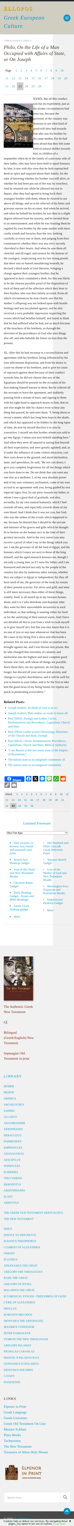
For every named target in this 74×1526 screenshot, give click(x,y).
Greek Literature (15, 1418)
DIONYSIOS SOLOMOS (18, 1369)
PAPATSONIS (12, 1382)
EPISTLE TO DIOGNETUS (20, 1235)
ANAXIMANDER (14, 1123)
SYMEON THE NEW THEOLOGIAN (26, 1339)
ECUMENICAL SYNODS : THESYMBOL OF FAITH (35, 1296)
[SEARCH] (65, 1497)
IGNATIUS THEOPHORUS (20, 1241)
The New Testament (18, 1446)
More (19, 916)
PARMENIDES (13, 1141)
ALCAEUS (10, 1116)
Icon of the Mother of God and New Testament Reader (54, 875)
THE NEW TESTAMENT (19, 1218)
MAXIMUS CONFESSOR (19, 1326)
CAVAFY (9, 1376)
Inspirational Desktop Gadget (53, 901)
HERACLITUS (12, 1135)
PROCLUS (10, 1308)
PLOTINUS (10, 1259)
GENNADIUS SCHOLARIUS (21, 1363)
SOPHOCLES (12, 1165)
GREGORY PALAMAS (17, 1345)
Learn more (59, 1523)
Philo (27, 41)
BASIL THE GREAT (16, 1277)
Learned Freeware (37, 823)
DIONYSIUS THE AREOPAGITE (23, 1320)
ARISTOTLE (11, 1202)
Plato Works (12, 1435)
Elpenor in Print (15, 1406)
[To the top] (67, 1511)
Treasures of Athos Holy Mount (26, 1452)
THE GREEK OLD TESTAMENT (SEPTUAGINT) (33, 1212)
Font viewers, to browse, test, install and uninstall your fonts (21, 848)
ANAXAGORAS (14, 1153)
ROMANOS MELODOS (18, 1314)
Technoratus (12, 1441)
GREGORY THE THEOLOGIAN (23, 1271)
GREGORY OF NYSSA (17, 1284)
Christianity (13, 41)
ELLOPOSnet (22, 1518)
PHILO (8, 1228)
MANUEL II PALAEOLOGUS (21, 1357)
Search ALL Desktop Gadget (19, 861)
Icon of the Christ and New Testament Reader (22, 873)
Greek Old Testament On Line (25, 1423)
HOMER (9, 1086)
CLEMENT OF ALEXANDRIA (22, 1247)
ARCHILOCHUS (14, 1104)
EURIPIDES (11, 1172)
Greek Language (15, 1412)
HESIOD (9, 1092)
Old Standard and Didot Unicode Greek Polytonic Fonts (55, 848)
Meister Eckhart (15, 1429)
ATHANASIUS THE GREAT (21, 1265)
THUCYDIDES (13, 1178)
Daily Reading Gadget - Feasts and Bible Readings (22, 896)
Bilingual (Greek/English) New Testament (19, 1038)
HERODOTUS (12, 1184)
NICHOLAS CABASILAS (19, 1351)
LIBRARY (13, 1076)
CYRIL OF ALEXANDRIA (19, 1302)
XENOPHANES (13, 1129)
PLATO (8, 1196)
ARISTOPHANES (14, 1190)
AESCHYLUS (12, 1159)
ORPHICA (10, 1098)
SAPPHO (9, 1110)
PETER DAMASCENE (17, 1333)
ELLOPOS (18, 8)
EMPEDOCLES (13, 1147)
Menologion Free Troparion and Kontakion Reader (55, 890)
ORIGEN (9, 1253)
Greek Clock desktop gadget (19, 907)
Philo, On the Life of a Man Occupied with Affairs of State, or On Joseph (34, 53)
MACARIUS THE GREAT (19, 1290)
